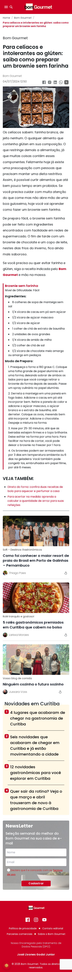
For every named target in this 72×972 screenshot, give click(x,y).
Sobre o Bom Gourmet (51, 934)
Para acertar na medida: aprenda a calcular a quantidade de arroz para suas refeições (36, 501)
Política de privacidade (23, 928)
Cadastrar (36, 883)
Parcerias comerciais (19, 934)
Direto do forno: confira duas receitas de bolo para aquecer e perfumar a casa (35, 489)
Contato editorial (52, 928)
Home (6, 18)
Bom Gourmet (23, 18)
